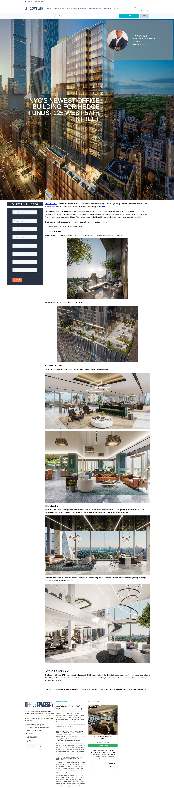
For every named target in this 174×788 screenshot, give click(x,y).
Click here (48, 690)
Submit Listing (143, 10)
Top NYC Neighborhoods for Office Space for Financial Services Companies (70, 758)
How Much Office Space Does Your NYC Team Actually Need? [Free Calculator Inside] (69, 733)
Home (49, 8)
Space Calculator (95, 8)
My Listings (107, 8)
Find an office (59, 8)
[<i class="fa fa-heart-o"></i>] (111, 732)
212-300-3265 (32, 737)
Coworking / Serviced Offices (76, 8)
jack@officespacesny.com (36, 741)
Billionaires (49, 204)
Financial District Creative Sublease (102, 737)
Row (55, 204)
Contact (116, 8)
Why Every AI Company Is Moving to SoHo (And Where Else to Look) (70, 705)
